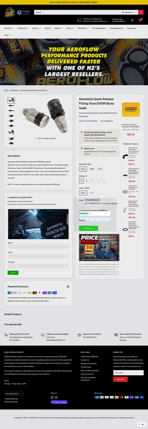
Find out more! (95, 224)
